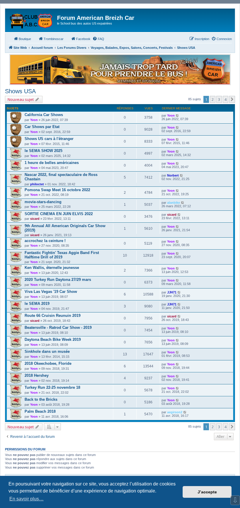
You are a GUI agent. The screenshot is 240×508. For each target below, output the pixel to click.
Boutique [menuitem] (25, 39)
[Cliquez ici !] (120, 69)
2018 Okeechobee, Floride (48, 363)
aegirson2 (174, 412)
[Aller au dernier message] (177, 115)
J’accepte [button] (207, 492)
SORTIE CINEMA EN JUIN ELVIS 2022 (59, 214)
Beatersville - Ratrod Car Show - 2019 (58, 327)
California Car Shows (44, 115)
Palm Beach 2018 (40, 411)
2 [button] (213, 99)
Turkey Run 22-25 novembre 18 (52, 387)
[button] (232, 99)
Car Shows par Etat (42, 127)
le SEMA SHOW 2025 (43, 150)
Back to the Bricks (41, 399)
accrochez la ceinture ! (45, 241)
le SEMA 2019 (37, 303)
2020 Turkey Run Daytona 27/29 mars (58, 279)
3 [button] (219, 99)
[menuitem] (98, 38)
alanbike (173, 202)
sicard (35, 218)
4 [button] (225, 99)
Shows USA (20, 91)
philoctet (37, 184)
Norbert (173, 175)
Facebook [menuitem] (83, 39)
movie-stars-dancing (43, 202)
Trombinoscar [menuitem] (54, 39)
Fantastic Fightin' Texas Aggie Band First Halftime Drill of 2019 (62, 254)
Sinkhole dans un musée (47, 351)
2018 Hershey (37, 375)
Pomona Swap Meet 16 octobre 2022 (57, 190)
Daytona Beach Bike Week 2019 (53, 339)
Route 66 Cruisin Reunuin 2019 (52, 315)
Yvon (34, 120)
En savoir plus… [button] (26, 498)
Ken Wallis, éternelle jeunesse (52, 267)
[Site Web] (32, 19)
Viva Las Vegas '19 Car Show (51, 291)
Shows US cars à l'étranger (49, 138)
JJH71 (171, 292)
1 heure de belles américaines (52, 162)
